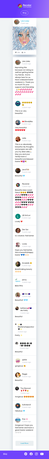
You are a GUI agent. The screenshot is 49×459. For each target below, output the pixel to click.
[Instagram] (36, 454)
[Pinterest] (25, 454)
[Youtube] (42, 454)
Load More (24, 443)
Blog (24, 13)
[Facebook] (31, 454)
